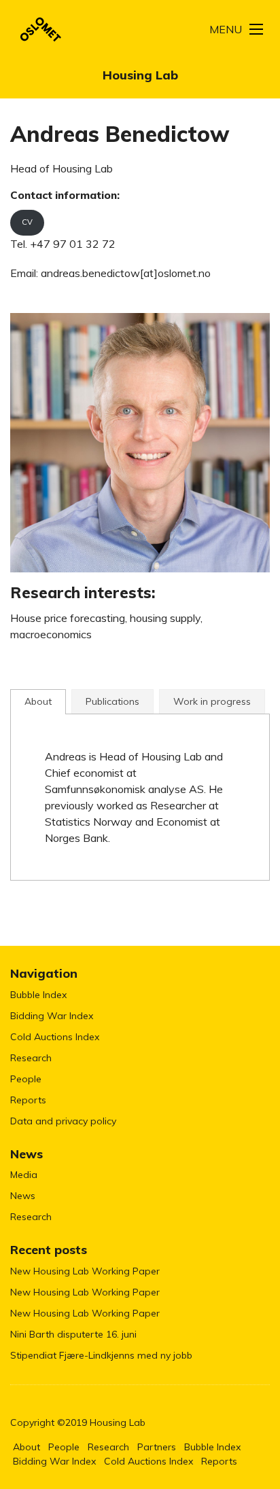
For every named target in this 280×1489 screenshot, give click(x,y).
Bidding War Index (51, 1016)
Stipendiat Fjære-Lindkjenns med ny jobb (101, 1355)
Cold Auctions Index (54, 1037)
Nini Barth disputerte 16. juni (73, 1334)
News (22, 1196)
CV (27, 222)
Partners (156, 1447)
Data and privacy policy (63, 1121)
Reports (28, 1100)
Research (31, 1058)
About (26, 1447)
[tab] (38, 701)
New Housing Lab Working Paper (85, 1271)
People (25, 1079)
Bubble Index (38, 995)
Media (23, 1175)
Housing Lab (140, 75)
